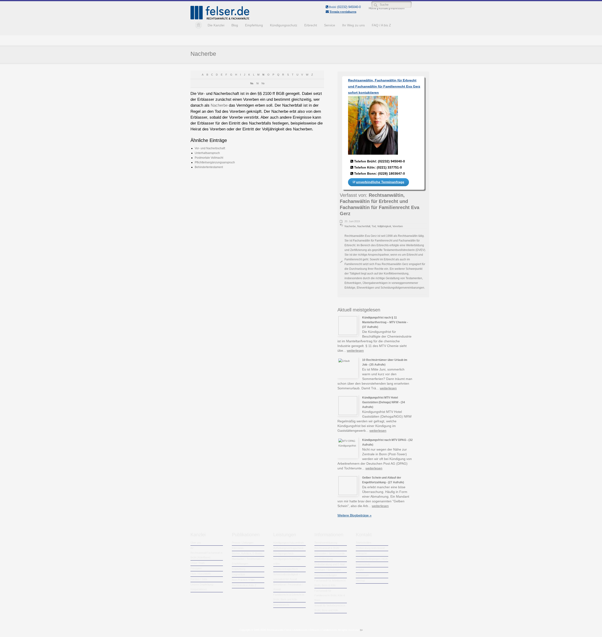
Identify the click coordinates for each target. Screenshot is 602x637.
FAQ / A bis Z (381, 25)
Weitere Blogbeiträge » (354, 515)
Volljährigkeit (384, 226)
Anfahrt (360, 569)
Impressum (362, 575)
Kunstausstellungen (325, 575)
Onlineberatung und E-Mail (329, 564)
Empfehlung (254, 25)
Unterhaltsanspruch (207, 153)
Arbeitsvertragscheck (285, 569)
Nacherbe (203, 53)
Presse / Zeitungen (242, 542)
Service (329, 25)
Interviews (238, 548)
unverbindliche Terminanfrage (380, 182)
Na (251, 83)
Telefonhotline (363, 542)
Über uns (195, 542)
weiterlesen (355, 350)
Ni (257, 83)
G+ (361, 630)
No (262, 83)
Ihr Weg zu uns (353, 25)
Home (197, 25)
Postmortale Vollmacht (209, 157)
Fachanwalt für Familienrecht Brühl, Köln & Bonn (329, 595)
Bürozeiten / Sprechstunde (329, 553)
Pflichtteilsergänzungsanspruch (215, 162)
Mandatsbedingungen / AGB (372, 558)
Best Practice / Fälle (243, 579)
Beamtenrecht (281, 604)
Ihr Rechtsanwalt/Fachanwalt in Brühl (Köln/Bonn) (206, 553)
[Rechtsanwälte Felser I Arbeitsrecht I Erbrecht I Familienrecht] (219, 18)
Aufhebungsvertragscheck (288, 548)
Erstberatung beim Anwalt (370, 548)
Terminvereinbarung (325, 542)
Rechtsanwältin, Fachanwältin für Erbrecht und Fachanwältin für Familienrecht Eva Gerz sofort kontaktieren (384, 86)
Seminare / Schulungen (327, 569)
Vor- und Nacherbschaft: (210, 148)
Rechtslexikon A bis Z (244, 585)
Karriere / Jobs (198, 579)
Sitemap (360, 580)
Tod (374, 226)
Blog (234, 25)
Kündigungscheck (283, 553)
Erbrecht (310, 25)
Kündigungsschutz (283, 25)
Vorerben (397, 226)
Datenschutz (363, 564)
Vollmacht (361, 553)
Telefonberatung (323, 558)
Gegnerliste (238, 574)
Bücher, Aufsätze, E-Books (247, 553)
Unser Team (197, 562)
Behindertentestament (209, 167)
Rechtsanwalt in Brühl (326, 548)
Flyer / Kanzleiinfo (200, 573)
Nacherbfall (363, 226)
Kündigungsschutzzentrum (288, 542)
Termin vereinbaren (342, 11)
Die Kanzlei (216, 25)
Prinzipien (196, 568)
